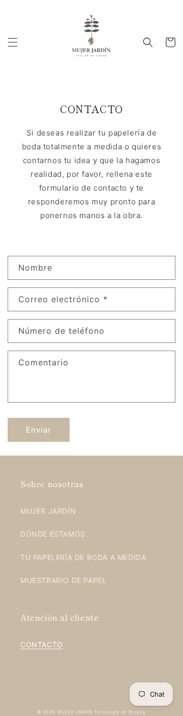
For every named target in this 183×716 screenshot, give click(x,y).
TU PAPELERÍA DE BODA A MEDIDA (83, 557)
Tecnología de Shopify (120, 711)
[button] (13, 42)
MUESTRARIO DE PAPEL (63, 580)
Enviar (38, 430)
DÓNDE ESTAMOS (52, 533)
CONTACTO (41, 644)
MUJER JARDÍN (48, 511)
